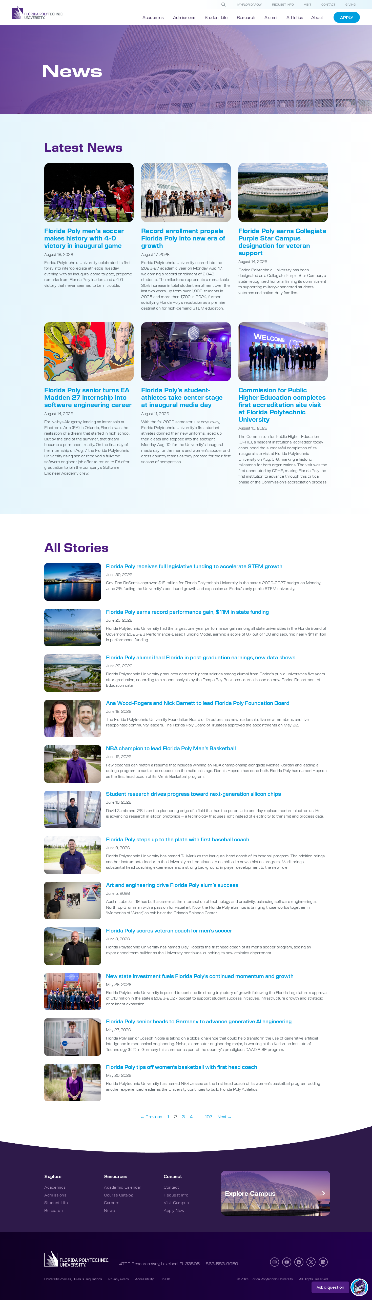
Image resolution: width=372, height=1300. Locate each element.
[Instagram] (274, 1262)
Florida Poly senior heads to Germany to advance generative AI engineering (199, 1021)
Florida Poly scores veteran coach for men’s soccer (169, 930)
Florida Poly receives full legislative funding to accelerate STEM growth (194, 566)
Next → (224, 1116)
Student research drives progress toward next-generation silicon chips (193, 793)
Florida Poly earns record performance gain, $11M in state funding (187, 611)
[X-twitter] (311, 1262)
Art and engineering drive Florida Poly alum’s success (172, 884)
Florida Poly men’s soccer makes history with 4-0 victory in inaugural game (83, 238)
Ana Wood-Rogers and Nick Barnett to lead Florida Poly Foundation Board (198, 702)
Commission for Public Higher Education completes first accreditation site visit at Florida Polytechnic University (282, 404)
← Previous (151, 1116)
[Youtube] (286, 1262)
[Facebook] (298, 1262)
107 (208, 1116)
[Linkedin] (323, 1262)
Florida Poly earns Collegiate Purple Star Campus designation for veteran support (282, 241)
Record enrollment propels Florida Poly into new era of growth (183, 238)
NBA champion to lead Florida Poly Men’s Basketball (171, 748)
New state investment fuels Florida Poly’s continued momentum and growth (200, 975)
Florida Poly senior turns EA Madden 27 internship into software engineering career (88, 397)
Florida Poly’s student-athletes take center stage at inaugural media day (182, 397)
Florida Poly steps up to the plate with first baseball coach (177, 839)
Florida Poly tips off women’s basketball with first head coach (181, 1066)
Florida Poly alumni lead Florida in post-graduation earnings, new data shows (200, 657)
